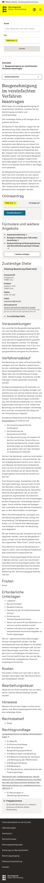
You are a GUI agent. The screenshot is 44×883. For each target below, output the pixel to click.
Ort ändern (33, 203)
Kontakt (5, 867)
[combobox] (22, 29)
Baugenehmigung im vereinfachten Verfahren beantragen (19, 67)
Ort (5, 35)
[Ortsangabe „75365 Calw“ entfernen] (16, 40)
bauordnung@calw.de (12, 301)
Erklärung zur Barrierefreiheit (15, 850)
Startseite (6, 63)
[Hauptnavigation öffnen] (40, 9)
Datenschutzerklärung (12, 861)
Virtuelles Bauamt (15, 213)
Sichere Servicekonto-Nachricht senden (19, 307)
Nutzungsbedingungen (12, 844)
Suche (6, 23)
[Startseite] (14, 9)
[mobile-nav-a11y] (34, 9)
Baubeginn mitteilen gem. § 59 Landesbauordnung (23, 239)
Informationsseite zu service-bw (16, 822)
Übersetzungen (9, 828)
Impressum (7, 833)
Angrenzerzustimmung (17, 235)
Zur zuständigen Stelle (16, 316)
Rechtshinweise (9, 839)
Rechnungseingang (10, 856)
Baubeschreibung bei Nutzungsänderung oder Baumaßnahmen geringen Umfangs (23, 245)
